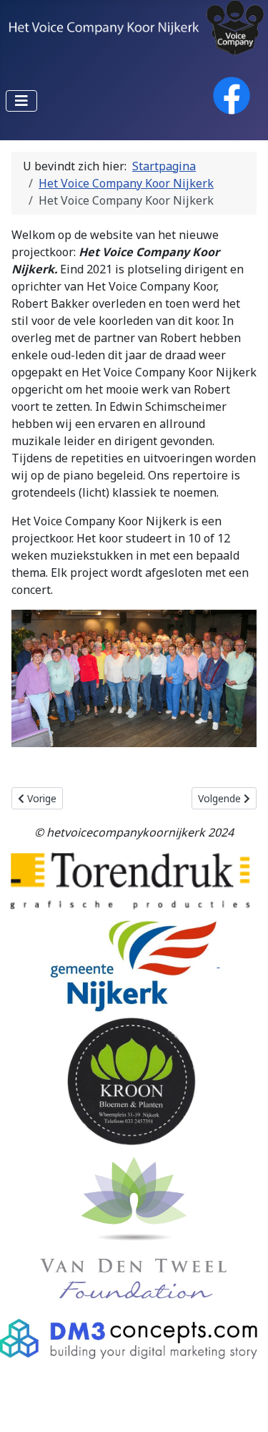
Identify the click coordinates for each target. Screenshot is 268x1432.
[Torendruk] (130, 880)
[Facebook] (231, 94)
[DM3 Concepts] (134, 1342)
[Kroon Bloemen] (131, 1080)
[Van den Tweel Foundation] (134, 1227)
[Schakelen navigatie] (21, 101)
